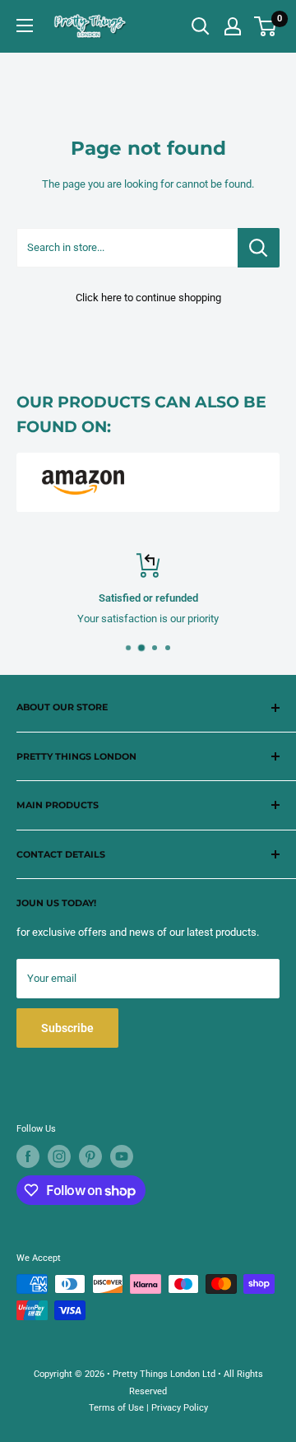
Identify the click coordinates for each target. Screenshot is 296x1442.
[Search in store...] (259, 247)
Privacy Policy (179, 1407)
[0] (266, 26)
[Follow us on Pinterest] (90, 1156)
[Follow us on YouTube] (121, 1156)
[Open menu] (24, 25)
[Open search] (201, 26)
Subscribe (67, 1028)
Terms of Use (116, 1407)
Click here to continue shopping (148, 297)
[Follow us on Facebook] (27, 1156)
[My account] (232, 26)
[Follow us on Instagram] (59, 1156)
